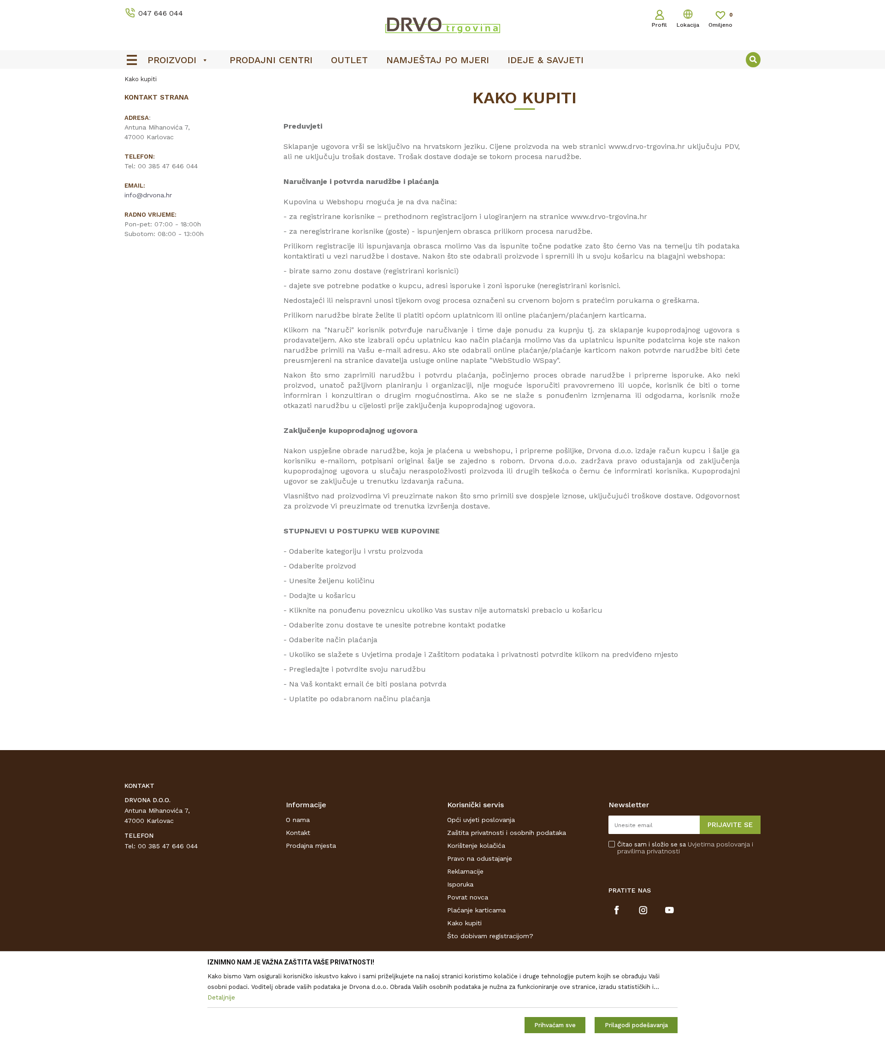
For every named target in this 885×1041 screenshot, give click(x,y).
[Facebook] (616, 910)
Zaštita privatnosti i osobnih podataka (506, 832)
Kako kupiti (464, 923)
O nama (298, 819)
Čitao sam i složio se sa (685, 848)
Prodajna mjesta (311, 845)
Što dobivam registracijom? (490, 936)
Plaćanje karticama (476, 910)
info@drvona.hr (148, 195)
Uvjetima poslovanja (719, 844)
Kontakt (298, 832)
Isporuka (460, 884)
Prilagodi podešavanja (636, 1025)
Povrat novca (467, 897)
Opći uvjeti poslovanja (481, 819)
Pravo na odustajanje (479, 858)
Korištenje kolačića (476, 845)
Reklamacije (465, 871)
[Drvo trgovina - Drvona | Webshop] (442, 25)
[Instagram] (643, 910)
